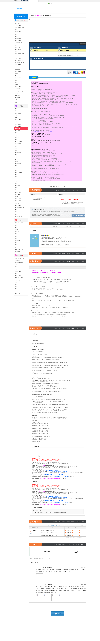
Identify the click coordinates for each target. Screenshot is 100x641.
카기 (16, 183)
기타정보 (73, 190)
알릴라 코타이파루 (19, 200)
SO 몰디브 (17, 99)
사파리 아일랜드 (18, 126)
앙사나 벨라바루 (18, 124)
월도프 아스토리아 (19, 60)
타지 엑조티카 (18, 31)
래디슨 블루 (17, 185)
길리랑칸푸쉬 (17, 36)
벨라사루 (17, 34)
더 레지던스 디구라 (19, 249)
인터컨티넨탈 (17, 174)
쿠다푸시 (17, 242)
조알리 (16, 170)
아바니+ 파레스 (18, 194)
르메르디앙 (17, 187)
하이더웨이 (17, 238)
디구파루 (17, 189)
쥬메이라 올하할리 (19, 58)
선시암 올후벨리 (18, 49)
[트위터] (76, 72)
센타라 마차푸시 (18, 130)
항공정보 (59, 190)
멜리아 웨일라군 (18, 205)
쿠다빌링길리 (17, 288)
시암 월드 (17, 178)
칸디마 (16, 244)
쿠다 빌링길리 (18, 67)
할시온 (16, 233)
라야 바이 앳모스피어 (19, 207)
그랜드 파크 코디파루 (19, 53)
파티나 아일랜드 (18, 71)
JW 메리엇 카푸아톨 (19, 91)
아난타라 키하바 (18, 119)
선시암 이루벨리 (18, 163)
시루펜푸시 (17, 159)
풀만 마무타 (17, 251)
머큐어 (16, 247)
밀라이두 (17, 146)
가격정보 (77, 190)
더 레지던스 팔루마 (19, 222)
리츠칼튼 (17, 75)
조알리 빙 (17, 203)
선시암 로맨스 (18, 97)
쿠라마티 (17, 73)
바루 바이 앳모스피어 (19, 62)
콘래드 (16, 139)
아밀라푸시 (17, 137)
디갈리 (16, 154)
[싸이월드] (79, 72)
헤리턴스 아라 (18, 192)
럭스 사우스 (17, 128)
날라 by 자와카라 (18, 216)
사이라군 (17, 82)
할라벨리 (17, 117)
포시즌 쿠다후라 (18, 47)
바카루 (16, 161)
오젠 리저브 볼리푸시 (19, 27)
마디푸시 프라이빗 (19, 198)
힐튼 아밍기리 (18, 77)
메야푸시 (17, 214)
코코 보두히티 (18, 25)
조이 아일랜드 (18, 88)
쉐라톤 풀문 (17, 95)
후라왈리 (17, 148)
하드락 (16, 80)
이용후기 (82, 190)
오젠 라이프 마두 (18, 42)
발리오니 (17, 209)
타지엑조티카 (17, 273)
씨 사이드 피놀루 (18, 141)
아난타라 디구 (18, 86)
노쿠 (16, 115)
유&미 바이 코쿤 (18, 168)
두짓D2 (16, 93)
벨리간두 (17, 108)
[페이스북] (74, 72)
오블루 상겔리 (18, 56)
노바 (16, 135)
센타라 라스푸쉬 (18, 23)
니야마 (16, 227)
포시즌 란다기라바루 (19, 113)
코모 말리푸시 (18, 143)
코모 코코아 (17, 69)
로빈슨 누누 (17, 157)
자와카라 (17, 211)
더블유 (16, 110)
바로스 (16, 29)
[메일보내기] (84, 72)
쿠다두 (16, 181)
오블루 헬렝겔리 (18, 40)
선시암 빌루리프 (18, 152)
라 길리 (16, 102)
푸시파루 (17, 196)
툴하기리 (17, 45)
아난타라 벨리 (18, 38)
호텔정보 (64, 190)
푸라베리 (17, 150)
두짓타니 (17, 229)
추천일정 (68, 190)
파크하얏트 (17, 231)
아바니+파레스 (18, 291)
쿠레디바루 (17, 165)
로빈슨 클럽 (17, 240)
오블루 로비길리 (18, 64)
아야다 (16, 225)
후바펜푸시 (17, 51)
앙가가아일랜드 (18, 132)
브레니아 (17, 176)
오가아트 (17, 84)
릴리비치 (17, 236)
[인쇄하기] (82, 72)
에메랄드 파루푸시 (19, 172)
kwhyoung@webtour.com (61, 512)
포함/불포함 (55, 223)
